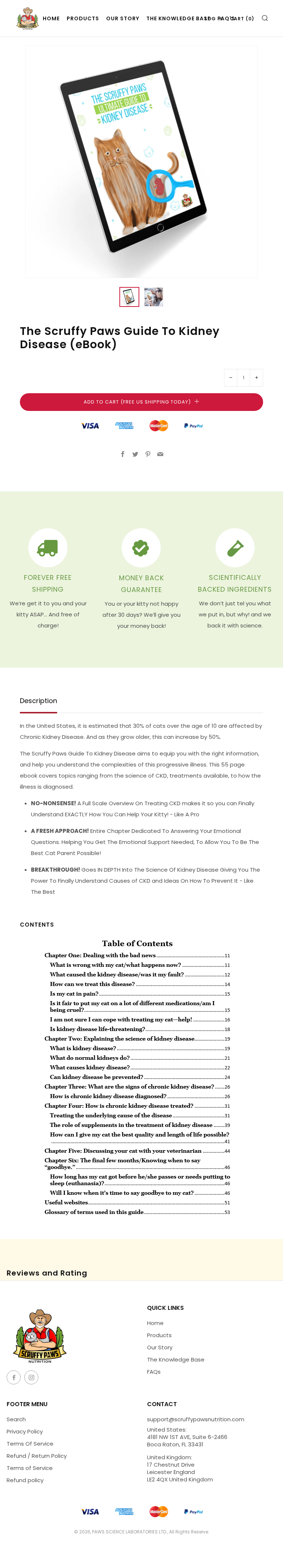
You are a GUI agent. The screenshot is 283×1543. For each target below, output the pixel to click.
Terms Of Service (30, 1443)
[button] (129, 297)
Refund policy (25, 1480)
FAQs (154, 1372)
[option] (141, 162)
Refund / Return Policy (37, 1456)
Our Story (122, 18)
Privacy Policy (25, 1431)
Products (83, 18)
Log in (214, 18)
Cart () (242, 18)
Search (16, 1419)
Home (155, 1323)
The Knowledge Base (178, 18)
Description (38, 701)
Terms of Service (30, 1468)
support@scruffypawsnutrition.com (195, 1419)
